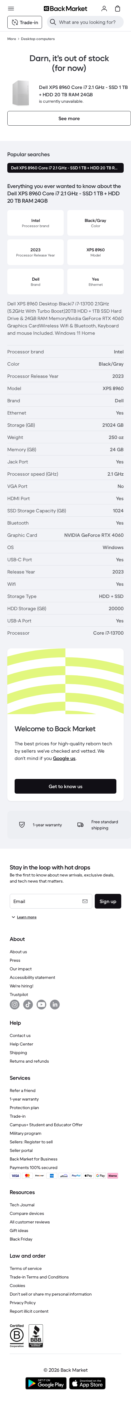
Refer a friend (23, 1090)
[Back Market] (65, 8)
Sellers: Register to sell (31, 1142)
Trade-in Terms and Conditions (39, 1277)
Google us (64, 758)
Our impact (21, 969)
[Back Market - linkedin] (55, 1004)
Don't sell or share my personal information (51, 1294)
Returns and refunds (29, 1061)
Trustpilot (19, 994)
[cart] (118, 8)
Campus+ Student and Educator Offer (46, 1124)
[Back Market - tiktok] (28, 1004)
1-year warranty (24, 1099)
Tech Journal (22, 1205)
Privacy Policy (23, 1302)
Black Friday (21, 1239)
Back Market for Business (34, 1159)
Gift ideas (19, 1230)
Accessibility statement (32, 977)
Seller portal (21, 1150)
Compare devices (27, 1213)
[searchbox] (90, 22)
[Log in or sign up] (104, 8)
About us (18, 951)
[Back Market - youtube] (41, 1004)
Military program (25, 1133)
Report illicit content (29, 1311)
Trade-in (18, 1116)
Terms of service (26, 1268)
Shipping (18, 1052)
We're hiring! (21, 986)
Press (15, 960)
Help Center (21, 1044)
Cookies (17, 1285)
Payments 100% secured (34, 1167)
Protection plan (24, 1107)
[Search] (53, 22)
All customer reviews (30, 1222)
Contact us (20, 1035)
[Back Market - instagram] (14, 1004)
